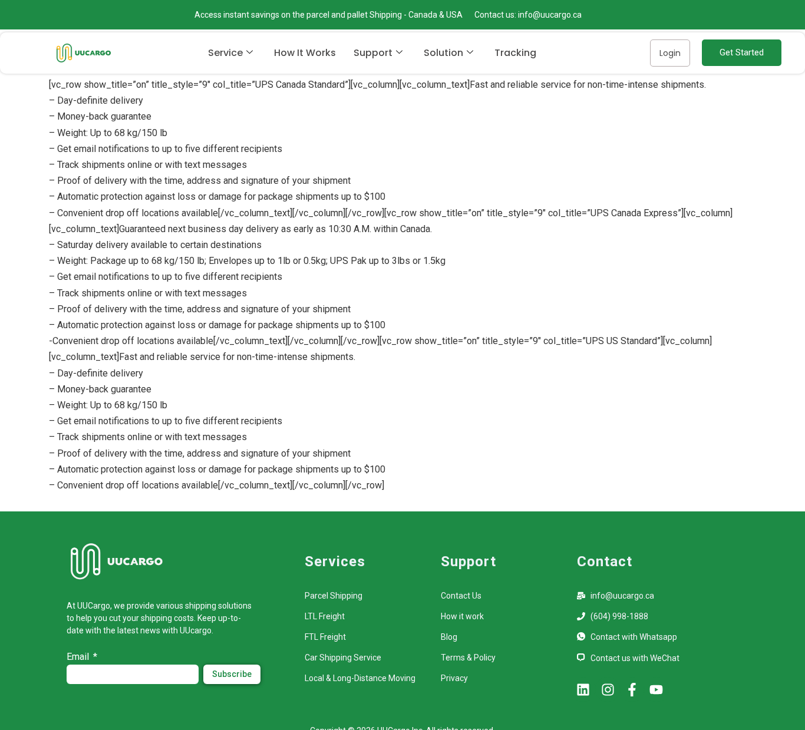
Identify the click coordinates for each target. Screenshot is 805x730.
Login (670, 53)
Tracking (515, 53)
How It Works (305, 53)
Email (79, 656)
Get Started (742, 52)
